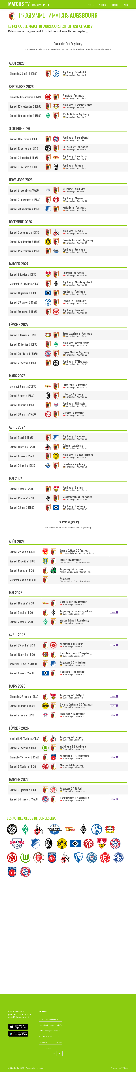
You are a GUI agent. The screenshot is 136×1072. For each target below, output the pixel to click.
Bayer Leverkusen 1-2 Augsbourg (76, 653)
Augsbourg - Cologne (73, 231)
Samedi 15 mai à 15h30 (22, 498)
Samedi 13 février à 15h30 (23, 344)
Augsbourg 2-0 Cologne (71, 737)
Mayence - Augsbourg (73, 413)
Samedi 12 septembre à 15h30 (25, 106)
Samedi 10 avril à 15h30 (22, 447)
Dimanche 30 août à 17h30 (23, 73)
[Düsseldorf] (106, 865)
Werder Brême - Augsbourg (76, 114)
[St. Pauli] (40, 865)
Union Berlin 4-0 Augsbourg (73, 602)
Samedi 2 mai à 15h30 (21, 622)
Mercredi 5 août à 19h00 (23, 580)
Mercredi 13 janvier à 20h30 (24, 283)
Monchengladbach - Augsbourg (77, 497)
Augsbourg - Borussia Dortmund (78, 455)
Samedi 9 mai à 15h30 (21, 612)
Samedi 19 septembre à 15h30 (25, 115)
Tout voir (46, 1048)
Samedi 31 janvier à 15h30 (23, 790)
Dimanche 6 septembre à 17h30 (26, 97)
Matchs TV (29, 3)
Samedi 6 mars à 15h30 (22, 395)
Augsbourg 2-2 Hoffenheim (73, 662)
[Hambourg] (76, 851)
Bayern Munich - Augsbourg (76, 352)
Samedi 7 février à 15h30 (23, 766)
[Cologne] (40, 837)
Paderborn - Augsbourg (74, 464)
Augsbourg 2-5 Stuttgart (72, 695)
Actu (126, 5)
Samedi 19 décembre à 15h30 (25, 251)
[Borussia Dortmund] (63, 851)
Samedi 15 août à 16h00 (22, 561)
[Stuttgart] (103, 851)
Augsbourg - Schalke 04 (74, 72)
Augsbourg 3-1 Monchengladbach (76, 611)
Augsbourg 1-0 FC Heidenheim (74, 756)
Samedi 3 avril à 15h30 (21, 437)
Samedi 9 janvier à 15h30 (23, 274)
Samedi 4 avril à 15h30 (22, 673)
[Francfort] (13, 865)
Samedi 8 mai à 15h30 (21, 489)
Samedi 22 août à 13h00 (22, 552)
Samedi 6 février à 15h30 (23, 335)
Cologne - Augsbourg (73, 445)
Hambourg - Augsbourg (74, 291)
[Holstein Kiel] (93, 865)
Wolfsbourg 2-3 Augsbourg (73, 746)
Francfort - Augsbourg (73, 95)
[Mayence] (90, 851)
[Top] (129, 1066)
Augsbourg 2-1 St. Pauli (71, 788)
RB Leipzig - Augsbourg (74, 189)
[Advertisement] (68, 923)
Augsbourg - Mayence (73, 198)
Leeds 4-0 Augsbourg (70, 560)
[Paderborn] (56, 837)
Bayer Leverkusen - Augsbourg (77, 333)
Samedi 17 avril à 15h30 (22, 456)
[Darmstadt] (119, 865)
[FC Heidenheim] (53, 865)
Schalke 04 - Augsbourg (74, 301)
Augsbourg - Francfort (73, 310)
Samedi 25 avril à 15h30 (22, 645)
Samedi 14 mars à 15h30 (22, 706)
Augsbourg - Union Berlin (74, 156)
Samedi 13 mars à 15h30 (22, 405)
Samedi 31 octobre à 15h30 (24, 167)
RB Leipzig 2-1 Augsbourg (72, 714)
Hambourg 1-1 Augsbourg (72, 672)
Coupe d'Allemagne (72, 553)
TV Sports (102, 5)
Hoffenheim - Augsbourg (74, 207)
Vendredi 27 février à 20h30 (24, 738)
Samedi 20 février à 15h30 (24, 353)
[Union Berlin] (71, 837)
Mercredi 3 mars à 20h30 (23, 386)
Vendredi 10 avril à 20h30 (23, 664)
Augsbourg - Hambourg (74, 506)
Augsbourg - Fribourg (73, 165)
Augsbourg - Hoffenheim (74, 436)
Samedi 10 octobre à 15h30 (24, 139)
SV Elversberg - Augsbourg (75, 147)
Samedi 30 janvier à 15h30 (23, 311)
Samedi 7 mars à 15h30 (22, 715)
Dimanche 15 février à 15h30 (24, 757)
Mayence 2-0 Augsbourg (71, 765)
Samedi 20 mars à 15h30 (23, 414)
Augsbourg (65, 578)
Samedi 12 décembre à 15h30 (25, 241)
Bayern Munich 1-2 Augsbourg (74, 798)
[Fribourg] (50, 851)
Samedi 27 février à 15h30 (23, 363)
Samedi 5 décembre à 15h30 (24, 232)
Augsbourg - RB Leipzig (74, 403)
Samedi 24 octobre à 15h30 (24, 157)
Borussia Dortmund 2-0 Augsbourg (76, 704)
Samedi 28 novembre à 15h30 (25, 209)
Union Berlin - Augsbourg (74, 385)
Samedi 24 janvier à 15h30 (24, 799)
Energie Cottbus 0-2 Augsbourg (75, 550)
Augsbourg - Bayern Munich (76, 137)
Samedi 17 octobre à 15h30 (24, 148)
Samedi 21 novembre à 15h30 (25, 199)
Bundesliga (70, 75)
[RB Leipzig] (18, 851)
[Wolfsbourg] (26, 865)
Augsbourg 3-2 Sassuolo (71, 569)
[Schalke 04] (98, 837)
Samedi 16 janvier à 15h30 (23, 293)
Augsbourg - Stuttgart (73, 487)
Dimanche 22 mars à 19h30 (24, 696)
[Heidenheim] (13, 879)
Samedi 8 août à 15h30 (22, 570)
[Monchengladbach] (84, 837)
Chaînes (115, 5)
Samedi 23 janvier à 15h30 (23, 302)
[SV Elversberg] (13, 837)
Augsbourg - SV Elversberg (75, 361)
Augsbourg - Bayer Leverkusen (77, 105)
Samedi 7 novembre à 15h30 (24, 190)
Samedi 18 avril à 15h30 (22, 654)
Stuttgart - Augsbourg (73, 273)
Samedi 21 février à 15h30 (23, 748)
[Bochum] (79, 865)
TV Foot (89, 5)
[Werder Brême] (26, 837)
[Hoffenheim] (36, 851)
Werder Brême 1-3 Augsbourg (74, 620)
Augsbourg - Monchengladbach (77, 282)
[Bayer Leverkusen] (111, 837)
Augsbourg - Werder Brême (76, 343)
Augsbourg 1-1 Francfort (72, 644)
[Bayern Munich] (116, 851)
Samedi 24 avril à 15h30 (22, 465)
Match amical (66, 563)
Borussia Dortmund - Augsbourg (78, 240)
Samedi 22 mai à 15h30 (22, 507)
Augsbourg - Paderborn (74, 249)
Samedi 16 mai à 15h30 (22, 603)
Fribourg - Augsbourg (73, 394)
